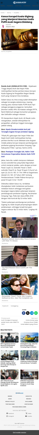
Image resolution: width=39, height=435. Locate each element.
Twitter (29, 413)
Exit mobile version (19, 432)
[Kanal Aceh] (19, 2)
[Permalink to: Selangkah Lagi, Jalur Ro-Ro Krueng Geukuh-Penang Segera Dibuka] (29, 338)
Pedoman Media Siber (19, 407)
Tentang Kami (10, 404)
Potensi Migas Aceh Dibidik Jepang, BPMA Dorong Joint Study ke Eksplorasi (8, 364)
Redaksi (28, 399)
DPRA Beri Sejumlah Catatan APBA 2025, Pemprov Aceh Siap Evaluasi (27, 383)
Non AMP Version (19, 423)
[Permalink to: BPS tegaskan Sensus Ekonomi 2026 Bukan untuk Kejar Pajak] (10, 338)
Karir (10, 399)
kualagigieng (14, 306)
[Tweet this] (28, 313)
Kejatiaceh (5, 306)
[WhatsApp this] (36, 313)
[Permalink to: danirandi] (3, 26)
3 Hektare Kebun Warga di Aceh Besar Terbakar (28, 362)
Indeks (10, 396)
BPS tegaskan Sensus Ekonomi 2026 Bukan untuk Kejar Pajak (8, 345)
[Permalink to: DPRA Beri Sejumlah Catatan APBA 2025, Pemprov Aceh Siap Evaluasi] (29, 374)
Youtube (29, 416)
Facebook (11, 413)
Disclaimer (28, 401)
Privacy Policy (10, 401)
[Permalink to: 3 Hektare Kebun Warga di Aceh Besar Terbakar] (29, 355)
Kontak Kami (29, 404)
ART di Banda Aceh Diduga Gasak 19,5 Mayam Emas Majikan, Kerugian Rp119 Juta (10, 383)
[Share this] (23, 313)
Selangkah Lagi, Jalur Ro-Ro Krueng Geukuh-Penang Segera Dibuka (29, 345)
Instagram (11, 416)
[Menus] (1, 2)
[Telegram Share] (32, 313)
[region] (19, 69)
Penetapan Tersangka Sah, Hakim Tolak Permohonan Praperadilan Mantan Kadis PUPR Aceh (18, 154)
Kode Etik (29, 396)
